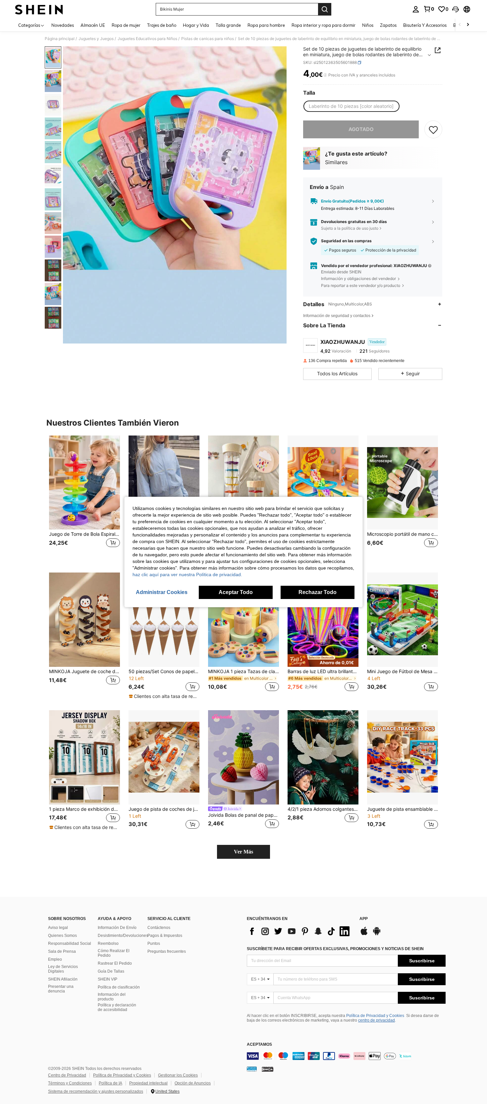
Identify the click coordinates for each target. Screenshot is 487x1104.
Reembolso (108, 943)
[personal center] (416, 9)
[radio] (351, 106)
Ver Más (243, 851)
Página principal (60, 38)
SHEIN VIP (107, 979)
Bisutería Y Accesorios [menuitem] (425, 25)
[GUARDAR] (433, 129)
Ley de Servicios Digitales (63, 969)
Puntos (153, 943)
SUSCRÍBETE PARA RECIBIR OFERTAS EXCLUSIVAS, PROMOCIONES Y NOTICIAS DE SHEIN (335, 948)
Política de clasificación (119, 987)
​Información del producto (112, 996)
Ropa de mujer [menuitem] (126, 25)
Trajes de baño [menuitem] (161, 25)
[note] (164, 696)
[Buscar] (324, 9)
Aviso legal (58, 927)
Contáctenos (158, 927)
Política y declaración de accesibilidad (117, 1007)
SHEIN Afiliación (63, 979)
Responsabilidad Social (69, 943)
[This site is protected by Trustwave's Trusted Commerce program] (252, 1069)
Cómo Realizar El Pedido (114, 953)
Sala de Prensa (62, 951)
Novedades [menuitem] (62, 25)
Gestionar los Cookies (178, 1075)
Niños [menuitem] (367, 25)
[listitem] (84, 499)
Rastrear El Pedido (115, 963)
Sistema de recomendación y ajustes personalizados (95, 1091)
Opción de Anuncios (193, 1083)
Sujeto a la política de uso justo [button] (349, 228)
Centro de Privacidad (67, 1075)
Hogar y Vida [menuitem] (196, 25)
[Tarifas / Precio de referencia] (325, 75)
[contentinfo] (346, 1056)
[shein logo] (39, 9)
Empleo (55, 959)
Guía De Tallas (111, 971)
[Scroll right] (467, 25)
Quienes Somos (62, 935)
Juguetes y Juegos (96, 38)
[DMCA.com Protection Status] (267, 1069)
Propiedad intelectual (148, 1083)
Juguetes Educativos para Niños (147, 38)
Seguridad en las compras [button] (346, 241)
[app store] (364, 934)
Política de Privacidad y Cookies (375, 1015)
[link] (428, 9)
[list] (300, 931)
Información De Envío (117, 927)
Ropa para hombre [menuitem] (266, 25)
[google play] (376, 934)
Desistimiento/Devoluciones (123, 935)
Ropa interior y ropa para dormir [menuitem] (323, 25)
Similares (336, 162)
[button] (456, 9)
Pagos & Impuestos (164, 935)
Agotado (361, 129)
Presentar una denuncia (61, 988)
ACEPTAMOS (259, 1044)
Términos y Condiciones (70, 1083)
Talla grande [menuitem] (228, 25)
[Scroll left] (460, 25)
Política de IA (110, 1083)
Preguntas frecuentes (166, 951)
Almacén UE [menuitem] (93, 25)
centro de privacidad (376, 1020)
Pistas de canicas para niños (207, 38)
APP (363, 919)
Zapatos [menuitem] (388, 25)
